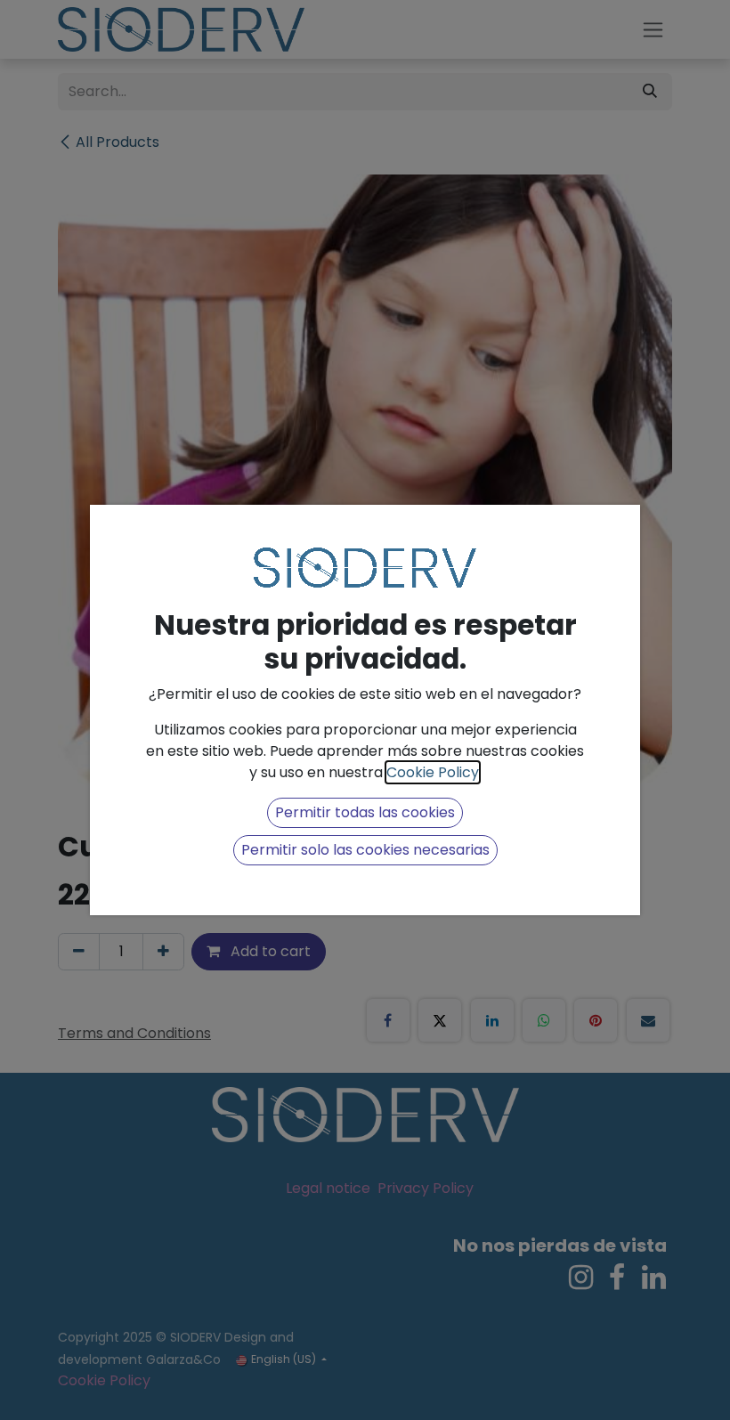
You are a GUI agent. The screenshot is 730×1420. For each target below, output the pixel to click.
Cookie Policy (432, 772)
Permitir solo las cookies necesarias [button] (365, 850)
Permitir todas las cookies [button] (365, 812)
